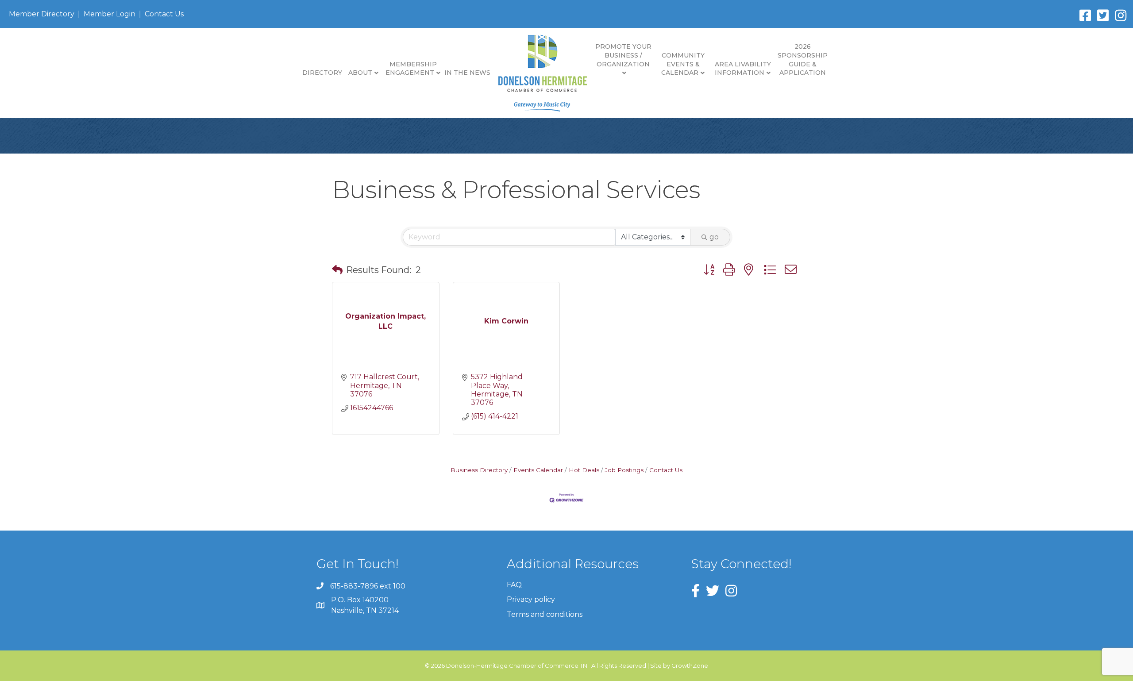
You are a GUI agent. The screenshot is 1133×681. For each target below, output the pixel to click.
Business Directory (479, 469)
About (360, 73)
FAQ (514, 585)
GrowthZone (689, 665)
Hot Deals (584, 469)
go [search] (714, 237)
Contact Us (164, 14)
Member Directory (41, 14)
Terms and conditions (544, 614)
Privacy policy (531, 599)
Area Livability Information (743, 68)
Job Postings (624, 469)
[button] (337, 270)
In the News (467, 73)
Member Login (109, 14)
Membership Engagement (411, 68)
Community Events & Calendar (683, 64)
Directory (322, 73)
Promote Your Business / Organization (623, 55)
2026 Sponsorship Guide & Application (803, 59)
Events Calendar (538, 469)
